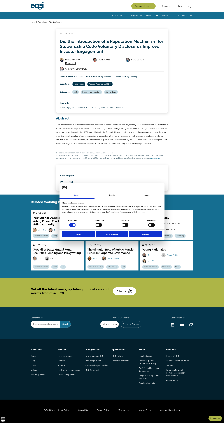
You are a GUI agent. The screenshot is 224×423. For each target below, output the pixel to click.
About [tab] (147, 195)
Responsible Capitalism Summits (149, 377)
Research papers (65, 356)
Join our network (109, 324)
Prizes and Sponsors (66, 375)
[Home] (37, 6)
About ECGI (182, 15)
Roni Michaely (154, 255)
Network (150, 15)
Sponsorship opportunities (96, 365)
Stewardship (110, 92)
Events (165, 15)
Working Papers (55, 22)
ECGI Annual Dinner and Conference (149, 369)
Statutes (169, 365)
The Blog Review (38, 375)
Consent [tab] (77, 195)
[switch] (99, 225)
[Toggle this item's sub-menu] (125, 15)
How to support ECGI (94, 356)
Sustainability (166, 236)
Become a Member (143, 6)
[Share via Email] (71, 182)
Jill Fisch (96, 258)
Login (180, 6)
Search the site (37, 318)
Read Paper (79, 84)
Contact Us (83, 410)
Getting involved (92, 349)
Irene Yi (151, 261)
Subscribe (166, 6)
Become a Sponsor (131, 324)
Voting (55, 236)
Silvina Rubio (172, 255)
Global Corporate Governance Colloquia (148, 362)
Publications (117, 15)
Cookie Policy (145, 410)
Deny (78, 234)
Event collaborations (148, 383)
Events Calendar (146, 356)
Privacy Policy (103, 410)
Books (33, 365)
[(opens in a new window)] (61, 182)
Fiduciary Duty (112, 267)
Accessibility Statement (170, 410)
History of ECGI (172, 356)
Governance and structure (177, 361)
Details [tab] (112, 195)
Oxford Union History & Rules (56, 410)
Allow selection (112, 234)
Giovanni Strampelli (76, 68)
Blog (33, 361)
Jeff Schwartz (113, 258)
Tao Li (56, 230)
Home (33, 22)
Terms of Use (124, 410)
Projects (134, 15)
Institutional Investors (91, 92)
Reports (61, 361)
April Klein (104, 59)
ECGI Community (92, 370)
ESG (75, 92)
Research (62, 349)
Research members (120, 361)
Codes (33, 356)
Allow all (145, 234)
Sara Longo (137, 59)
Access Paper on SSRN (99, 84)
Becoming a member (94, 361)
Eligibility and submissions (69, 370)
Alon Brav (42, 230)
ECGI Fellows (117, 356)
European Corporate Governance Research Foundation (175, 373)
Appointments (118, 349)
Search (189, 6)
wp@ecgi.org (155, 158)
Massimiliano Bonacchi (72, 61)
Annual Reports (172, 380)
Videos (34, 370)
